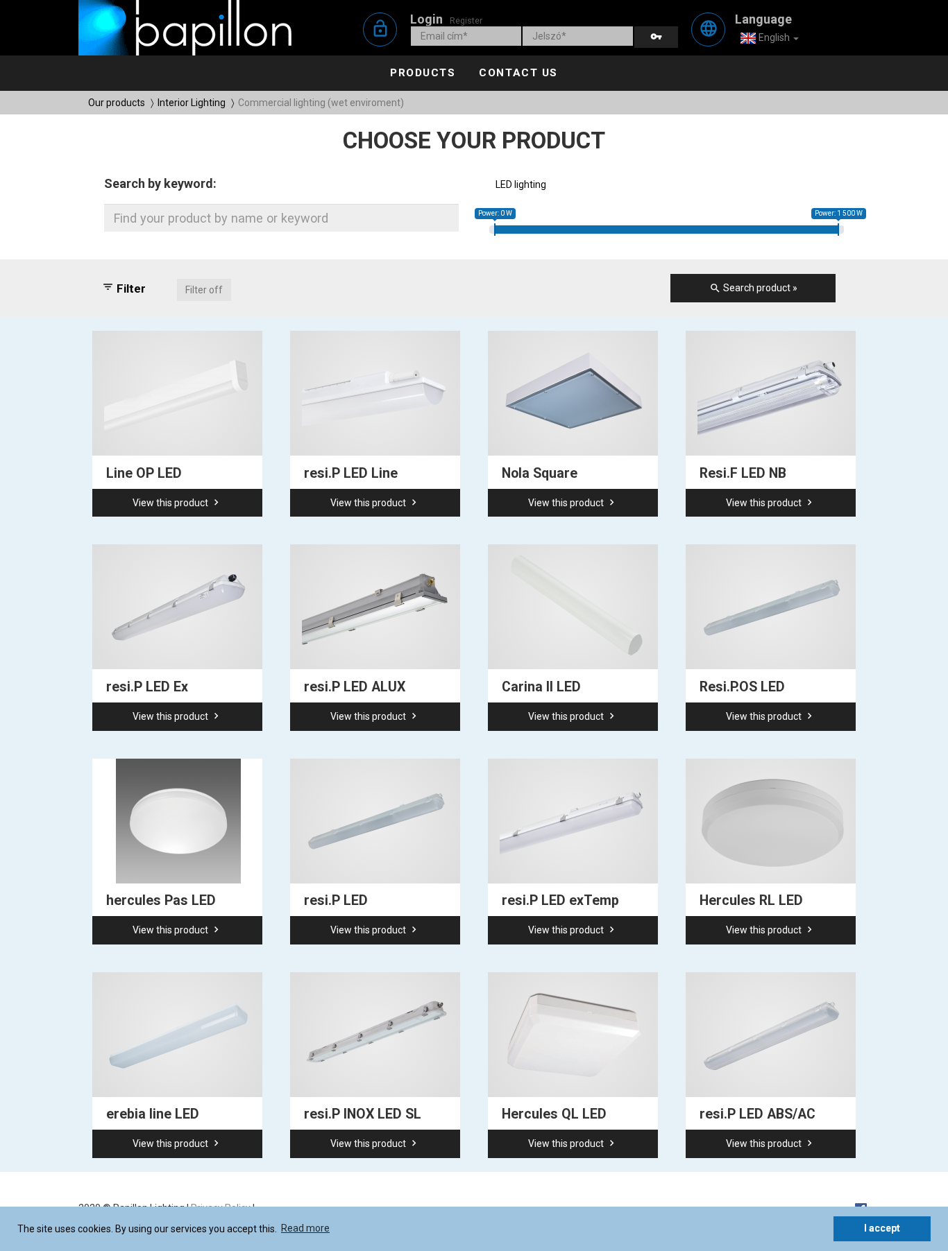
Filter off (204, 289)
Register (466, 20)
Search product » (753, 288)
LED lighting (521, 184)
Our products (116, 102)
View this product (177, 502)
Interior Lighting (192, 102)
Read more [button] (305, 1228)
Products (422, 73)
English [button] (774, 37)
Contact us (518, 73)
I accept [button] (882, 1228)
